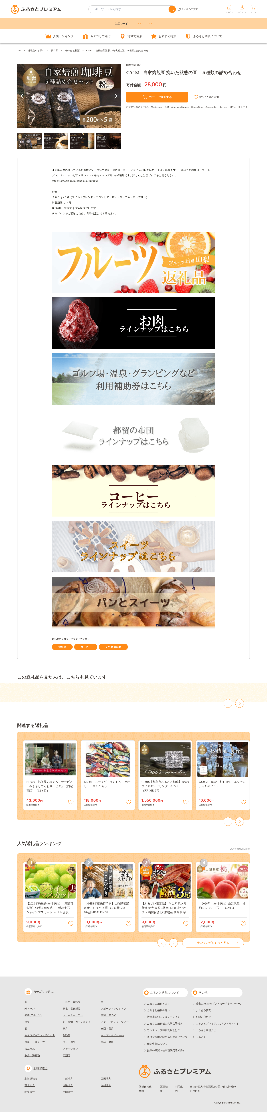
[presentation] (22, 96)
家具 (65, 1028)
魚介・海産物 (32, 1055)
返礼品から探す (36, 50)
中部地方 (68, 1078)
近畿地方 (68, 1085)
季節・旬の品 (108, 1015)
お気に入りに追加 (209, 97)
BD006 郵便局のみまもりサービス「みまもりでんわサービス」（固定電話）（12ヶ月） (49, 786)
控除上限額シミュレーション (163, 1017)
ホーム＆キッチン (73, 1015)
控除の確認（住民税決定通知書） (166, 1050)
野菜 (27, 1022)
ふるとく (201, 1037)
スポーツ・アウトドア (113, 1008)
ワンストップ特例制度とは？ (163, 1030)
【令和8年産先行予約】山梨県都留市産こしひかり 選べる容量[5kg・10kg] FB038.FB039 (106, 908)
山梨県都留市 (133, 65)
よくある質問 (203, 1010)
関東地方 (30, 1092)
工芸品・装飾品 (71, 1002)
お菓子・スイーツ (35, 1042)
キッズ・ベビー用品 (112, 1035)
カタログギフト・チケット (40, 1035)
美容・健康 (107, 1042)
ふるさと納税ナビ (206, 1030)
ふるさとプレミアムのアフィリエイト (217, 1023)
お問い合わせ (203, 1017)
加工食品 (30, 1048)
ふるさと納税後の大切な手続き (165, 1023)
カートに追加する (160, 96)
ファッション (70, 1048)
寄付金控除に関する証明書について (167, 1037)
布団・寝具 (107, 1028)
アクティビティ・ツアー (115, 1022)
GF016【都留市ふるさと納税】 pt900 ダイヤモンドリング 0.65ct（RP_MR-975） (165, 786)
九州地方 (106, 1085)
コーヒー (86, 647)
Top (19, 50)
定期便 (66, 1055)
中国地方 (68, 1092)
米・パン (30, 1008)
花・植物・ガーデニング (77, 1022)
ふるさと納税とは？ (158, 1003)
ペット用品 (69, 1042)
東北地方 (30, 1085)
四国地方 (106, 1078)
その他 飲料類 (72, 50)
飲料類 (54, 50)
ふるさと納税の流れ (158, 1010)
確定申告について (157, 1043)
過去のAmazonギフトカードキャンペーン (219, 1003)
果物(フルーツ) (33, 1015)
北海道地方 (31, 1078)
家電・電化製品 (71, 1008)
